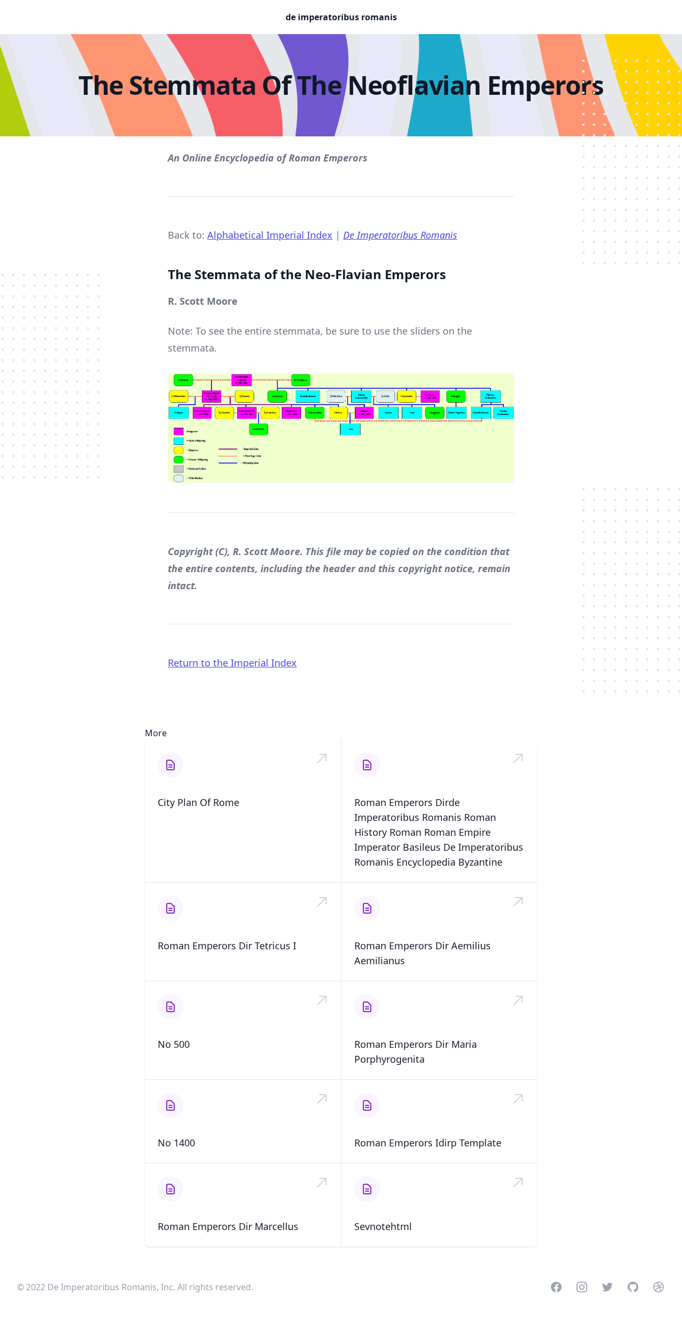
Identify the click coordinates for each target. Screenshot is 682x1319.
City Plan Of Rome (198, 802)
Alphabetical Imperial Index (269, 235)
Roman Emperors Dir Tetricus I (227, 945)
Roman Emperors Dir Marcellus (228, 1226)
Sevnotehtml (383, 1226)
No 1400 (176, 1142)
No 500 (174, 1044)
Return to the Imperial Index (232, 662)
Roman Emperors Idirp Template (427, 1142)
